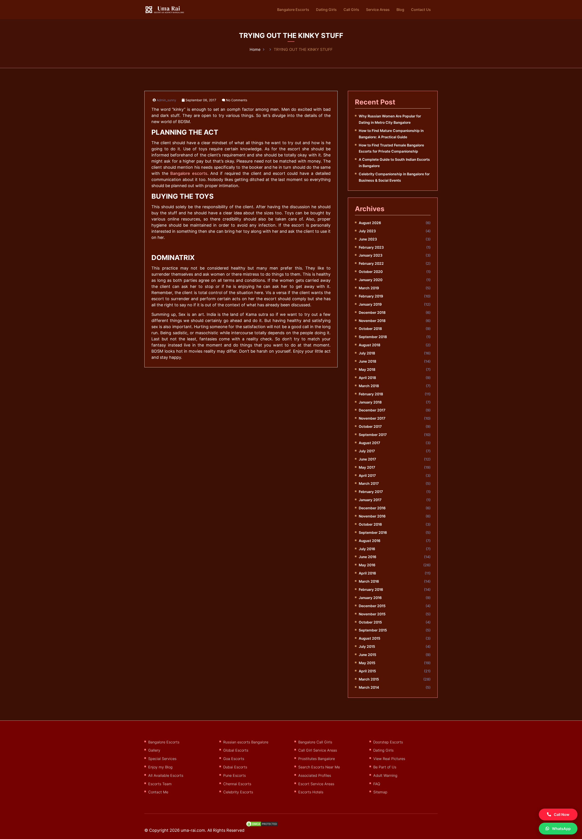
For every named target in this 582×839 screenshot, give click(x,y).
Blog (400, 9)
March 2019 (369, 288)
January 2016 (370, 598)
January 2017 (370, 500)
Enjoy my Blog (160, 767)
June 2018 (367, 361)
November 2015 (372, 614)
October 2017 (370, 426)
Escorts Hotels (310, 792)
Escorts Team (160, 784)
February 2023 (371, 247)
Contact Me (158, 792)
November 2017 (372, 418)
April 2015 (367, 671)
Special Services (162, 758)
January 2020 (370, 280)
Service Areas (378, 9)
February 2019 (371, 296)
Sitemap (380, 792)
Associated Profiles (314, 775)
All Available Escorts (165, 775)
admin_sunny (166, 100)
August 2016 (369, 541)
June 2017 (367, 459)
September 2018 (373, 337)
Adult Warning (385, 775)
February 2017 (371, 492)
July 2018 (367, 353)
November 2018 (372, 321)
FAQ (376, 784)
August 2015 (369, 638)
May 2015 (367, 663)
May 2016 (367, 565)
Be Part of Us (384, 767)
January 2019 (370, 304)
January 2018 (370, 402)
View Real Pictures (389, 758)
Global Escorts (235, 750)
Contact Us (421, 9)
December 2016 (372, 508)
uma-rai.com (193, 830)
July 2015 (367, 646)
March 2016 (369, 581)
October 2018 (370, 329)
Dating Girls (326, 9)
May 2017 (367, 467)
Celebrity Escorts (238, 792)
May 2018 (367, 369)
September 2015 (373, 630)
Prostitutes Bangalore (316, 758)
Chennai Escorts (237, 784)
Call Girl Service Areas (317, 750)
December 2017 (372, 410)
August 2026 (370, 223)
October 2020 (371, 272)
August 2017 (369, 443)
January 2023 (370, 255)
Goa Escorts (233, 758)
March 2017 (369, 483)
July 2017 (367, 451)
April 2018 (367, 378)
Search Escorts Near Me (319, 767)
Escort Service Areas (316, 784)
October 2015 (370, 622)
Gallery (154, 750)
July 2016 (367, 549)
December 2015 (372, 606)
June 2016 (367, 557)
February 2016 (371, 589)
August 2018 (369, 345)
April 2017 (367, 475)
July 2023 (367, 231)
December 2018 (372, 312)
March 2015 (369, 679)
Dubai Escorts (235, 767)
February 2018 (371, 394)
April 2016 (367, 573)
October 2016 (370, 524)
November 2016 (372, 516)
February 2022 (371, 263)
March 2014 (369, 687)
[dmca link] (264, 825)
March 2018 (369, 386)
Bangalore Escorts (293, 9)
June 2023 (368, 239)
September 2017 (373, 435)
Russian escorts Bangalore (245, 742)
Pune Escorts (234, 775)
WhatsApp (561, 828)
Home (255, 49)
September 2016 (373, 532)
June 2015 (367, 655)
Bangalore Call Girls (315, 742)
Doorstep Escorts (388, 742)
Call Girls (351, 9)
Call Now (561, 814)
